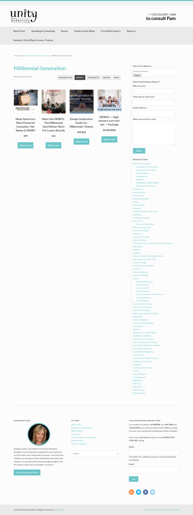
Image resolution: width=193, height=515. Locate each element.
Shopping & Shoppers (142, 348)
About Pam (19, 31)
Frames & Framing (140, 230)
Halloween (137, 246)
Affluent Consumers (41, 55)
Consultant (76, 434)
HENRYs (140, 179)
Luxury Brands (142, 284)
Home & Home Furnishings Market (148, 256)
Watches (137, 383)
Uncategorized (139, 377)
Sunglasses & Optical (142, 361)
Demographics (142, 173)
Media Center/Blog (84, 31)
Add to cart (25, 145)
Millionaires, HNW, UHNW (147, 183)
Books (64, 31)
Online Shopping (140, 320)
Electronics (138, 221)
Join (133, 479)
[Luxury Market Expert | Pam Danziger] (23, 16)
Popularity (93, 77)
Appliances (138, 189)
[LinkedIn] (153, 492)
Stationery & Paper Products (145, 358)
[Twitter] (139, 492)
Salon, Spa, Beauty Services (145, 342)
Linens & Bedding (140, 275)
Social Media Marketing (143, 352)
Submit (139, 151)
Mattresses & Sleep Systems (146, 313)
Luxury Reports (143, 291)
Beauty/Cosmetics (141, 198)
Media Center (77, 440)
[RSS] (132, 492)
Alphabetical (65, 77)
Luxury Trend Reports (142, 307)
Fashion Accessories (142, 227)
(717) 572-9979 (159, 14)
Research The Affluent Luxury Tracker (33, 40)
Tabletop (137, 364)
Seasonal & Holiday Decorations (147, 345)
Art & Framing (139, 192)
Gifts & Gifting (139, 240)
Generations (141, 176)
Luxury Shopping (143, 297)
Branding (137, 208)
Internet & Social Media (143, 265)
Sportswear (138, 355)
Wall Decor (137, 380)
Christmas (137, 214)
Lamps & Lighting (140, 272)
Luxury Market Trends (142, 304)
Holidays (136, 253)
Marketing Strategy (141, 310)
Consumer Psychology (146, 170)
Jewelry (136, 269)
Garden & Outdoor (141, 237)
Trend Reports (142, 300)
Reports (131, 31)
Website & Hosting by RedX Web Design (161, 510)
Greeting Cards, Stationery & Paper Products (153, 243)
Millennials (137, 316)
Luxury (136, 278)
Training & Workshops (143, 367)
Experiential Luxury (144, 281)
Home (28, 55)
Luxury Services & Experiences (149, 294)
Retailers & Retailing (142, 335)
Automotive (138, 195)
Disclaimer (59, 510)
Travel (135, 371)
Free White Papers (111, 31)
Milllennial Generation (145, 186)
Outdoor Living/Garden (143, 323)
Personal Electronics (145, 224)
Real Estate (138, 326)
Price (116, 77)
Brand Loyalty (139, 205)
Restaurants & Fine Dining (144, 332)
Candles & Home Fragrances (145, 211)
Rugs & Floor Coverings (143, 339)
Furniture (137, 234)
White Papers (139, 390)
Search (137, 75)
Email (173, 14)
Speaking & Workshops (81, 428)
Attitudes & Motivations (147, 167)
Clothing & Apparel (141, 218)
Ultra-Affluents (140, 374)
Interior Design (139, 262)
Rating (106, 77)
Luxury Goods (142, 288)
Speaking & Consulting (43, 31)
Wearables (137, 387)
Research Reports (79, 443)
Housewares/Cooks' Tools (144, 259)
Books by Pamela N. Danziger (83, 437)
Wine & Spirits (139, 393)
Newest (80, 77)
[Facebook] (146, 492)
